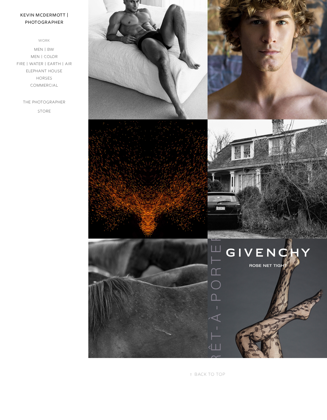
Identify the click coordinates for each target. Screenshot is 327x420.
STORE (44, 111)
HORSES (44, 78)
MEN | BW (44, 49)
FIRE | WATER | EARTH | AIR (44, 64)
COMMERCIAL (44, 85)
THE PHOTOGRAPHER (44, 102)
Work (44, 41)
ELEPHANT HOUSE (44, 71)
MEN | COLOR (44, 57)
